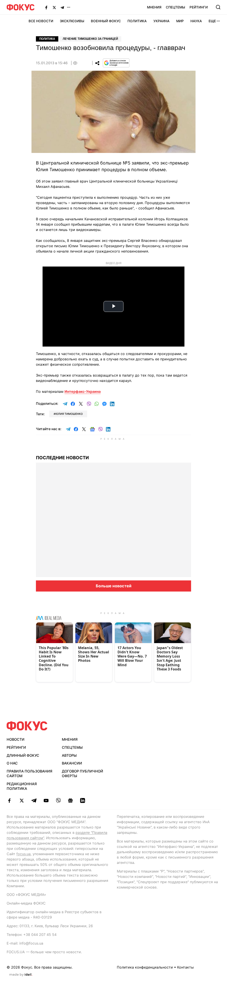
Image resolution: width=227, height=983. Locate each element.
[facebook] (9, 800)
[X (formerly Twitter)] (54, 7)
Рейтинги (199, 7)
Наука (196, 21)
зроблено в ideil (21, 974)
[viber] (58, 800)
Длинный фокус (23, 755)
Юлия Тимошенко (69, 413)
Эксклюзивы (72, 21)
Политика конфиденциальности (145, 967)
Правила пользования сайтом (29, 773)
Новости (15, 739)
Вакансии (72, 763)
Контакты (185, 967)
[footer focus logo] (27, 725)
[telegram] (34, 800)
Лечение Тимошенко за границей (90, 38)
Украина (161, 21)
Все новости (41, 21)
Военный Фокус (106, 21)
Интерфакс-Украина (83, 391)
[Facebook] (46, 7)
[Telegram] (62, 7)
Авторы (69, 755)
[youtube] (46, 800)
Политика (137, 21)
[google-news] (70, 800)
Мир (180, 21)
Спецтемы (175, 7)
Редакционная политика (22, 786)
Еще (212, 21)
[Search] (218, 7)
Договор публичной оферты (82, 773)
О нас (12, 763)
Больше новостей (113, 586)
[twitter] (22, 800)
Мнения (154, 7)
